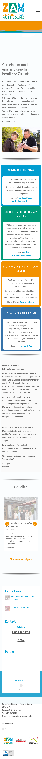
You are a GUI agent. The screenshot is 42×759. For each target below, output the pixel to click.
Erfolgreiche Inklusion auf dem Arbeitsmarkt (22, 598)
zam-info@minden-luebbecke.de (20, 716)
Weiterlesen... (10, 547)
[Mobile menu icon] (37, 10)
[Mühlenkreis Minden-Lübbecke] (33, 740)
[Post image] (7, 597)
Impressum (9, 724)
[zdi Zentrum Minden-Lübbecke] (21, 740)
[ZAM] (8, 740)
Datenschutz (9, 729)
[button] (7, 524)
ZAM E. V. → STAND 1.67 (20, 608)
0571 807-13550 (11, 713)
